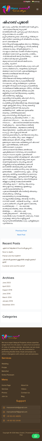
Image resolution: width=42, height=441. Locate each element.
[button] (36, 436)
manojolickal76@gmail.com (17, 412)
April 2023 (6, 286)
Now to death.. (8, 252)
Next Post (21, 235)
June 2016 (6, 294)
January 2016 (7, 301)
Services (5, 389)
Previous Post (21, 231)
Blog (22, 396)
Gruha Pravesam (8, 375)
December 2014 (8, 305)
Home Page (6, 385)
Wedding (5, 364)
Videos (23, 389)
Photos (4, 393)
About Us (24, 385)
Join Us (5, 396)
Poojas (4, 367)
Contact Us (25, 393)
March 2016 (7, 297)
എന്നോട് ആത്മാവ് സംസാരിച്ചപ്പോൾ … (17, 248)
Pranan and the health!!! (11, 256)
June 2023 (6, 283)
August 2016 (7, 290)
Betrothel (5, 371)
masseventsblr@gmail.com (17, 407)
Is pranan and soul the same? (13, 266)
